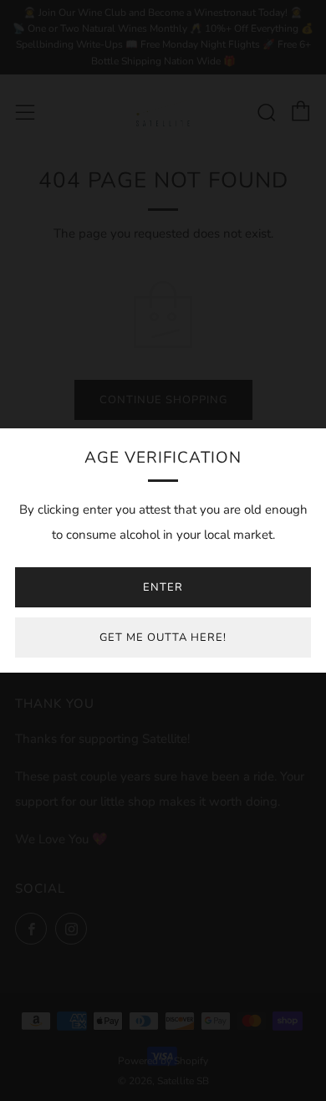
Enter (163, 587)
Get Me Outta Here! (163, 637)
